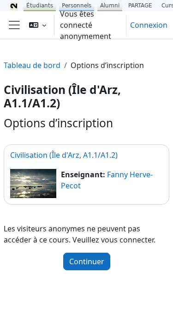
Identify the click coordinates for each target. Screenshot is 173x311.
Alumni (109, 5)
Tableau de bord (32, 65)
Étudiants (39, 5)
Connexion (148, 25)
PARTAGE (140, 5)
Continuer (86, 261)
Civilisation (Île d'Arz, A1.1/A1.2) (64, 155)
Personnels (76, 5)
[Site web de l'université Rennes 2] (13, 5)
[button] (37, 25)
